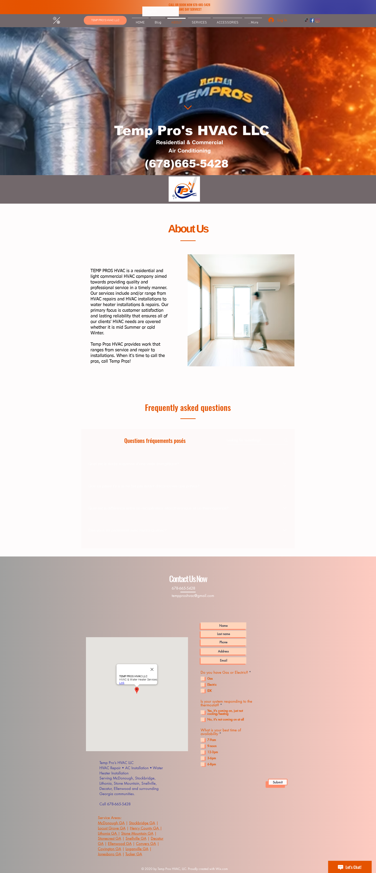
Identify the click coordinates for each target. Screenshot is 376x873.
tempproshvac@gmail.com (193, 595)
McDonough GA (111, 823)
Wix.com (222, 869)
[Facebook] (312, 20)
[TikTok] (306, 20)
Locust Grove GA (112, 828)
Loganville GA (137, 848)
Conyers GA (146, 843)
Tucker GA (133, 854)
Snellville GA (136, 838)
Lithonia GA (108, 833)
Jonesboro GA (109, 854)
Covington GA (109, 848)
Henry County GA (145, 828)
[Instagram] (318, 20)
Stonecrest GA (109, 838)
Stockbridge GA (142, 823)
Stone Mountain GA (137, 833)
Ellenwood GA (120, 843)
